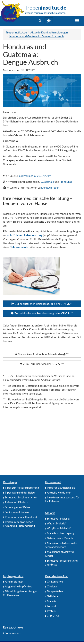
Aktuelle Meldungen (58, 492)
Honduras (66, 181)
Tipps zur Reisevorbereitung (21, 487)
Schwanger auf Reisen (17, 507)
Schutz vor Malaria (58, 518)
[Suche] (40, 21)
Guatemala (47, 181)
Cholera (51, 586)
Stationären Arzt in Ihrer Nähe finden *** (43, 354)
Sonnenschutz (13, 633)
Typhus (50, 610)
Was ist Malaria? (56, 523)
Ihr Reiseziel (53, 482)
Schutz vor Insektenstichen (20, 497)
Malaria (50, 513)
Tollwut (51, 606)
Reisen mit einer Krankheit (20, 517)
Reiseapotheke (13, 627)
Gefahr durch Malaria (59, 538)
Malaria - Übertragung (60, 533)
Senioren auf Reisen (16, 512)
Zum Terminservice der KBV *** (43, 363)
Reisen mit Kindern (16, 502)
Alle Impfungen (13, 581)
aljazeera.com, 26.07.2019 (35, 175)
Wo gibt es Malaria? (58, 528)
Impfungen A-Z (13, 576)
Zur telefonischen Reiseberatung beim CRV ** (43, 313)
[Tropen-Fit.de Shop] (49, 20)
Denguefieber (54, 591)
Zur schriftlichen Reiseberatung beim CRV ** (43, 303)
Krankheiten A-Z (56, 576)
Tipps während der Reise (19, 492)
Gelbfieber (53, 596)
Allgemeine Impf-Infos (18, 586)
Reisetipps (10, 482)
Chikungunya (54, 581)
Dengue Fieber (50, 187)
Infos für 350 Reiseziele (60, 487)
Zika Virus (52, 615)
